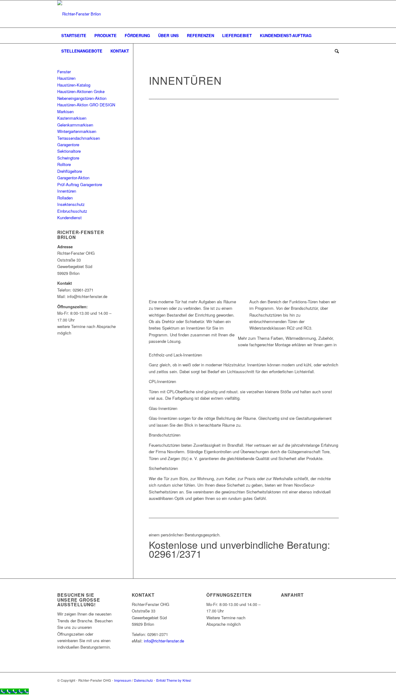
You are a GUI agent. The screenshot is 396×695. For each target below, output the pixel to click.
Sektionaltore (69, 151)
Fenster (64, 72)
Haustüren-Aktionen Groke (81, 91)
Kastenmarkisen (71, 118)
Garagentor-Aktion (73, 178)
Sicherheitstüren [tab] (163, 468)
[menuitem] (73, 35)
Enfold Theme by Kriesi (173, 680)
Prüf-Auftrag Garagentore (79, 184)
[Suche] (335, 51)
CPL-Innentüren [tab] (162, 381)
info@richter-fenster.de (164, 641)
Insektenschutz (71, 204)
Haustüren (66, 78)
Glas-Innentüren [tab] (163, 408)
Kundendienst (69, 217)
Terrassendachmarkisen (78, 138)
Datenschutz (143, 680)
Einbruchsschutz (72, 211)
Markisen (65, 111)
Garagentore (68, 144)
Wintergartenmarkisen (76, 131)
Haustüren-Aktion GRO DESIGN (86, 105)
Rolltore (64, 164)
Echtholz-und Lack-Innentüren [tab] (175, 355)
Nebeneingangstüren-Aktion (81, 98)
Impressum (122, 680)
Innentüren (66, 191)
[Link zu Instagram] (334, 14)
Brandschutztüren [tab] (164, 435)
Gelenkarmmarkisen (75, 125)
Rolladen (65, 198)
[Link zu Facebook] (324, 14)
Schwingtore (68, 158)
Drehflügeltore (69, 171)
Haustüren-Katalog (73, 85)
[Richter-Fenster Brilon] (79, 14)
